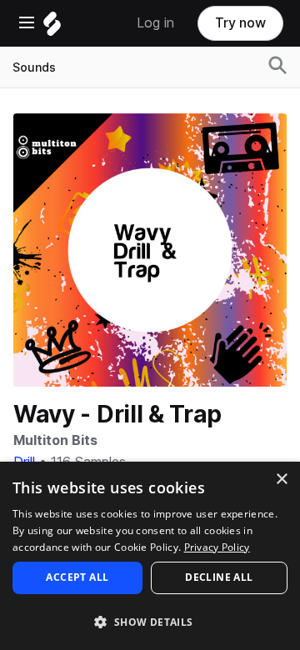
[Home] (52, 28)
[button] (150, 621)
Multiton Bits (55, 440)
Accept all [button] (77, 577)
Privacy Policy (217, 547)
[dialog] (150, 556)
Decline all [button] (218, 577)
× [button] (281, 479)
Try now (240, 23)
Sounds (34, 67)
